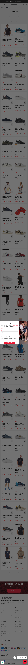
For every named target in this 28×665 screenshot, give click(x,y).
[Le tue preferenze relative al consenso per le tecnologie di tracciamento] (2, 662)
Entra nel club (9, 342)
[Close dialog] (27, 321)
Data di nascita (3, 332)
